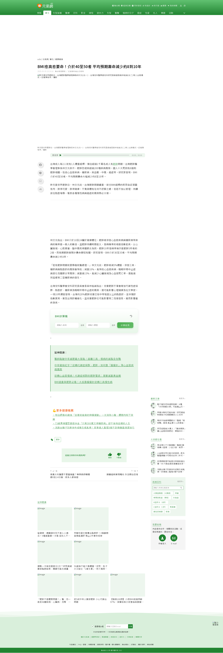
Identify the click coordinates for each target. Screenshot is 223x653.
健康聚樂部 (95, 637)
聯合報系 (125, 644)
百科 (75, 12)
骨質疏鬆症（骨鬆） (161, 497)
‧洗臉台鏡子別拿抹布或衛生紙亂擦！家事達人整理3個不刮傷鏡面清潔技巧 (93, 427)
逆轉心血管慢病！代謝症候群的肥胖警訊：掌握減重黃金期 (87, 375)
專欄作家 (139, 637)
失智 (109, 12)
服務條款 (100, 644)
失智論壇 (57, 12)
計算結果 (125, 325)
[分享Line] (40, 173)
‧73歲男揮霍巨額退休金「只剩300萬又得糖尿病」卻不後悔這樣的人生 (91, 423)
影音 (83, 12)
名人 (155, 12)
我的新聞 (173, 6)
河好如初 (137, 6)
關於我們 (141, 644)
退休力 (100, 12)
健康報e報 (99, 626)
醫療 (67, 12)
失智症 (176, 497)
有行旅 (156, 6)
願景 (164, 6)
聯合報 (117, 6)
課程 (91, 12)
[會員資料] (180, 6)
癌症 (139, 12)
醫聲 (117, 12)
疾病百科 (114, 637)
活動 (171, 12)
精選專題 (105, 637)
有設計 (147, 6)
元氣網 (45, 59)
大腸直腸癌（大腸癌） (162, 493)
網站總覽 (150, 644)
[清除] (131, 316)
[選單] (184, 6)
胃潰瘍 (172, 507)
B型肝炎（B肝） (160, 502)
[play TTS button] (60, 155)
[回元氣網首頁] (48, 5)
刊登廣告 (72, 644)
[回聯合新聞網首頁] (39, 6)
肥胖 (115, 164)
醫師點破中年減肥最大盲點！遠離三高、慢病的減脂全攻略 (87, 358)
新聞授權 (92, 644)
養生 (47, 12)
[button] (184, 13)
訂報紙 (133, 644)
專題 (163, 12)
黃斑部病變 (158, 511)
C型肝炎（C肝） (160, 507)
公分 (82, 325)
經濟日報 (127, 6)
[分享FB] (40, 165)
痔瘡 (177, 493)
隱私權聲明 (116, 644)
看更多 (182, 398)
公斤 (113, 325)
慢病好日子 (128, 12)
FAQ (79, 644)
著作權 (107, 644)
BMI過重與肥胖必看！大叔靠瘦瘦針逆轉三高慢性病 (83, 382)
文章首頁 (130, 637)
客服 (84, 644)
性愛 (147, 12)
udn (39, 59)
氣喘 (167, 511)
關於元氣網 (85, 637)
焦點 (39, 12)
